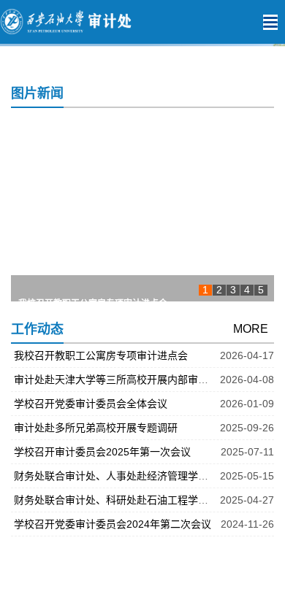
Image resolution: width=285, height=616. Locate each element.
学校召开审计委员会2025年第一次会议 (102, 452)
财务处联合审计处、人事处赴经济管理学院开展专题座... (141, 476)
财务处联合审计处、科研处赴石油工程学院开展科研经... (141, 500)
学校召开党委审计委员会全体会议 (90, 403)
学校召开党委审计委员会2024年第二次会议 (112, 524)
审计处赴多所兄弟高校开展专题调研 (96, 428)
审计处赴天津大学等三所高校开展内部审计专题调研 (131, 379)
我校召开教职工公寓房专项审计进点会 (92, 293)
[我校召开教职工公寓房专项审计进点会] (142, 208)
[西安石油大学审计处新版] (120, 22)
